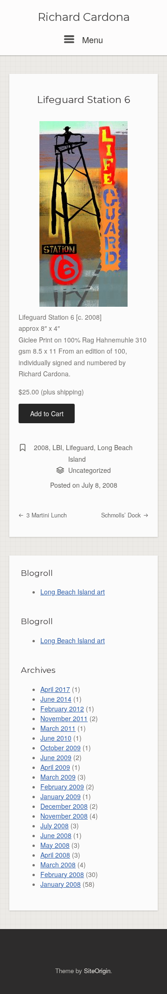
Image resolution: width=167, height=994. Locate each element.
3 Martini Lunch (46, 515)
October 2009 (60, 747)
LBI (57, 447)
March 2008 (58, 864)
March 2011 (58, 728)
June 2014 (55, 699)
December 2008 (64, 806)
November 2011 (64, 718)
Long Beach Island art (72, 591)
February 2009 (62, 786)
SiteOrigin (97, 970)
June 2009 (55, 757)
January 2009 (60, 796)
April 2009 (55, 767)
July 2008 (54, 825)
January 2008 (60, 884)
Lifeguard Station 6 (83, 99)
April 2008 (55, 854)
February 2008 (62, 874)
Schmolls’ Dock (121, 515)
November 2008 (64, 815)
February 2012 (62, 708)
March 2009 (58, 776)
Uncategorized (89, 470)
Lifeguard (80, 447)
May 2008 (55, 845)
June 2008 (55, 835)
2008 (41, 447)
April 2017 (55, 689)
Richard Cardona (84, 17)
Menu (91, 39)
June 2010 (55, 737)
